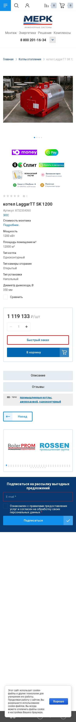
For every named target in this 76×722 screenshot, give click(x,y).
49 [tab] (53, 466)
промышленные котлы (35, 397)
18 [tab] (46, 465)
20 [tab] (50, 465)
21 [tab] (53, 465)
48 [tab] (50, 466)
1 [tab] (34, 137)
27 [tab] (67, 465)
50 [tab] (55, 466)
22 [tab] (55, 465)
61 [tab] (40, 467)
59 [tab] (35, 467)
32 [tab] (13, 466)
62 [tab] (42, 467)
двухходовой (29, 401)
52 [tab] (60, 466)
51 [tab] (57, 466)
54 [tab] (64, 466)
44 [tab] (41, 466)
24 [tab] (60, 465)
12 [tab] (32, 465)
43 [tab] (39, 466)
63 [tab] (45, 467)
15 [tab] (39, 465)
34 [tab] (18, 466)
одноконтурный (50, 401)
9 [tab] (25, 465)
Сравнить (16, 297)
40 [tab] (32, 466)
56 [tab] (69, 466)
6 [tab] (18, 465)
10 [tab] (27, 465)
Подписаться (33, 520)
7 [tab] (20, 465)
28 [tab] (69, 465)
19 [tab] (48, 465)
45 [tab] (43, 466)
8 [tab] (22, 465)
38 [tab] (27, 466)
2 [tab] (36, 137)
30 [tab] (8, 466)
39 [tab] (29, 466)
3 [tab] (39, 137)
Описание (38, 375)
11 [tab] (29, 465)
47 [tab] (48, 466)
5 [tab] (15, 465)
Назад (22, 416)
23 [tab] (57, 465)
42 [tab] (36, 466)
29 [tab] (6, 466)
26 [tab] (64, 465)
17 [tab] (43, 465)
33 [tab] (15, 466)
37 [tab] (25, 466)
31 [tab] (11, 466)
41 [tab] (34, 466)
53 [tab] (62, 466)
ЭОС (6, 215)
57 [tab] (31, 467)
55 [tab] (67, 466)
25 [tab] (62, 465)
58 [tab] (33, 467)
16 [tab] (41, 465)
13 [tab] (34, 465)
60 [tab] (38, 467)
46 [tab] (46, 466)
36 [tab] (22, 466)
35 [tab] (20, 466)
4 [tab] (41, 137)
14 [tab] (36, 465)
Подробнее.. (11, 225)
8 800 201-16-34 (33, 40)
